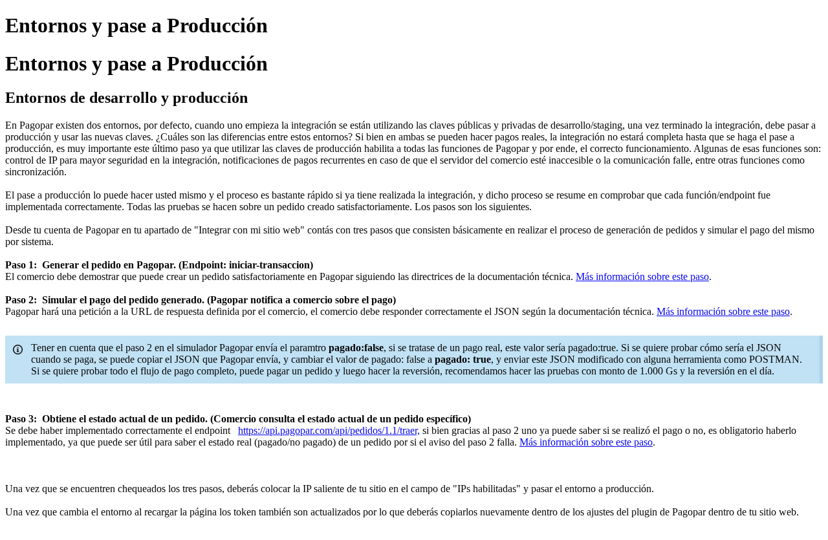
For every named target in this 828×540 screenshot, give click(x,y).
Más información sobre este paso (642, 276)
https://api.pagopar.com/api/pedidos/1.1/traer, (329, 430)
